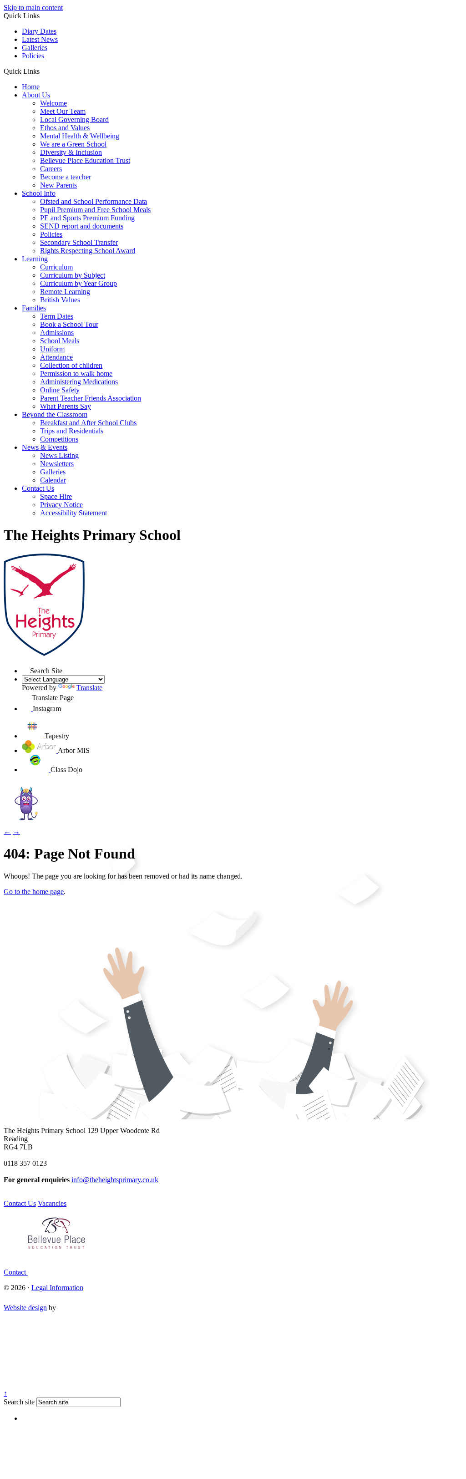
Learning (35, 259)
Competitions (59, 439)
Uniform (52, 349)
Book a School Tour (69, 324)
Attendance (56, 357)
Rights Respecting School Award (87, 250)
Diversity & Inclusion (71, 152)
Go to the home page (34, 891)
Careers (51, 169)
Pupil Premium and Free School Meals (95, 209)
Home (31, 87)
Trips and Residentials (71, 431)
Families (34, 308)
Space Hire (56, 496)
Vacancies (52, 1203)
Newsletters (57, 464)
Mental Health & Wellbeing (79, 136)
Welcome (53, 103)
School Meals (59, 341)
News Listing (59, 455)
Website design (25, 1307)
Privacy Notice (61, 504)
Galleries (34, 47)
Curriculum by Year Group (78, 283)
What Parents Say (65, 406)
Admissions (57, 332)
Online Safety (60, 390)
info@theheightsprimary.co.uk (114, 1180)
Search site (19, 1402)
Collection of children (71, 365)
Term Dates (56, 316)
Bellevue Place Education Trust (85, 160)
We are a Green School (73, 144)
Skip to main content (33, 7)
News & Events (44, 447)
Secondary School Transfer (79, 242)
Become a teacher (65, 177)
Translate (89, 687)
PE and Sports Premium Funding (87, 218)
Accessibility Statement (73, 513)
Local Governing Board (74, 119)
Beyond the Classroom (54, 414)
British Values (60, 300)
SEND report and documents (81, 226)
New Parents (58, 185)
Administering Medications (79, 382)
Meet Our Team (63, 111)
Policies (33, 56)
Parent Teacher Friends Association (90, 398)
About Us (36, 95)
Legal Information (57, 1287)
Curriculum (56, 267)
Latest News (40, 39)
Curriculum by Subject (72, 275)
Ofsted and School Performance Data (93, 201)
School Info (39, 193)
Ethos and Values (65, 128)
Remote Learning (65, 291)
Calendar (53, 480)
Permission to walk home (76, 373)
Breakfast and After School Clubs (88, 423)
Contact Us (38, 488)
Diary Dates (39, 31)
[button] (43, 71)
